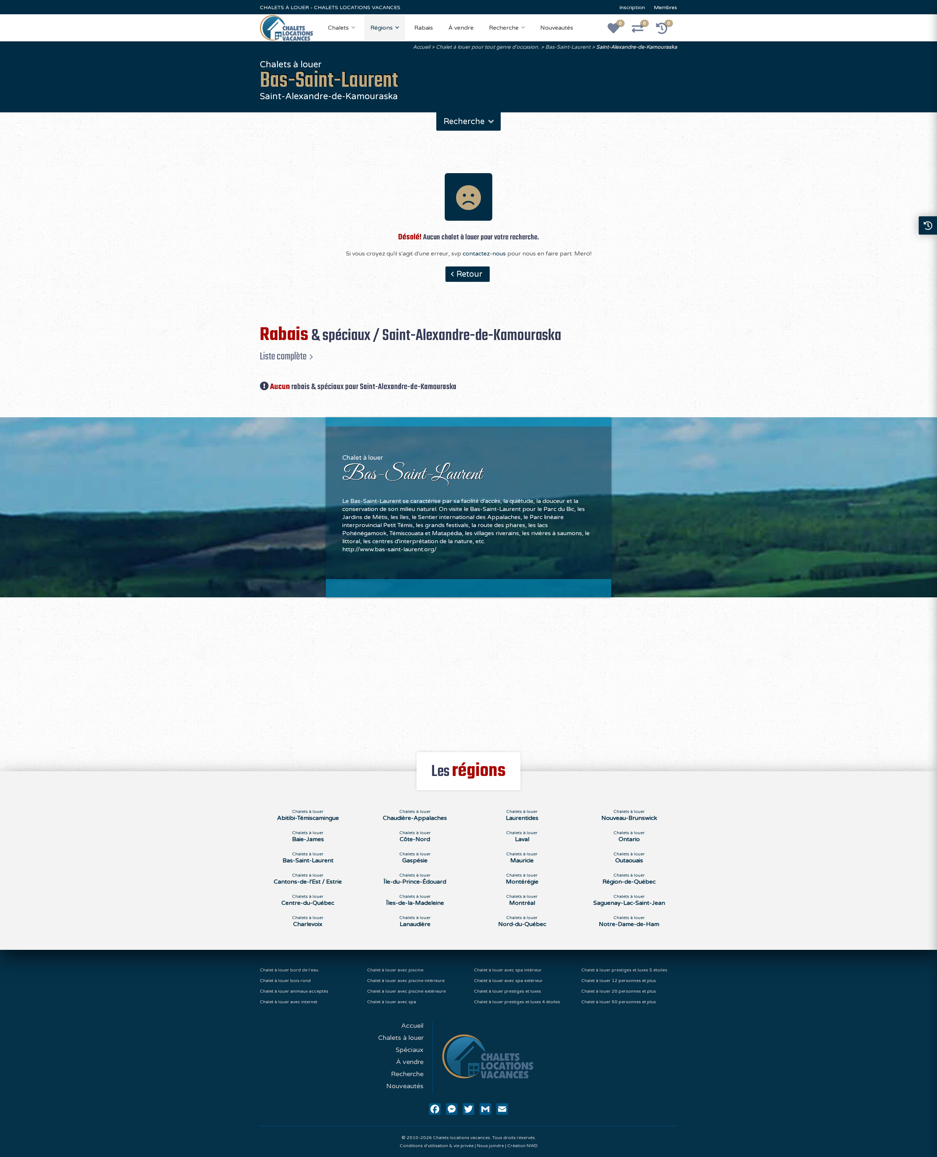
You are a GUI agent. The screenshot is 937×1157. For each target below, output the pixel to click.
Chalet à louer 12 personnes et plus (618, 980)
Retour (469, 274)
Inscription (632, 7)
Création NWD (522, 1145)
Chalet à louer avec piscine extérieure (406, 991)
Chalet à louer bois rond (285, 980)
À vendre (461, 27)
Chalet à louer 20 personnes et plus (618, 991)
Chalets (338, 27)
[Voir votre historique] (665, 30)
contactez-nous (484, 253)
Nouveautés (556, 27)
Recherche (504, 27)
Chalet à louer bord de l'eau (289, 970)
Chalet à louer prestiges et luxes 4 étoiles (517, 1001)
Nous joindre (490, 1145)
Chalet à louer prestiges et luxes (507, 991)
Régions (381, 27)
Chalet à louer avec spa (391, 1001)
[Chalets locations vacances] (286, 27)
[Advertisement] (468, 670)
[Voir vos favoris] (617, 30)
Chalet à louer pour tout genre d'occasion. (488, 47)
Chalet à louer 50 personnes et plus (618, 1001)
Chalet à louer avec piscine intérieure (406, 980)
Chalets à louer (400, 1038)
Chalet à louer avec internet (288, 1001)
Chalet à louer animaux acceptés (294, 991)
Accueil (421, 47)
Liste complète (283, 356)
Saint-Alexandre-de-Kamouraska (636, 47)
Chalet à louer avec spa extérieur (508, 980)
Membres (665, 7)
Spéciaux (409, 1050)
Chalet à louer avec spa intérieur (508, 970)
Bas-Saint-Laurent (567, 47)
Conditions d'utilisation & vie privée (437, 1145)
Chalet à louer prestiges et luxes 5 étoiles (624, 970)
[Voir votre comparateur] (641, 30)
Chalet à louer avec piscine (395, 970)
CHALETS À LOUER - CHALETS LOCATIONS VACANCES (330, 7)
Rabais (423, 27)
